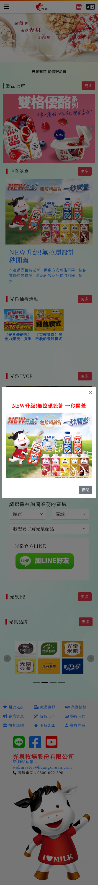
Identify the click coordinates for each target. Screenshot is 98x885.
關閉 (85, 489)
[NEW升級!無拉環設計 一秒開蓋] (49, 445)
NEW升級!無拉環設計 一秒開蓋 (49, 405)
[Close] (90, 392)
